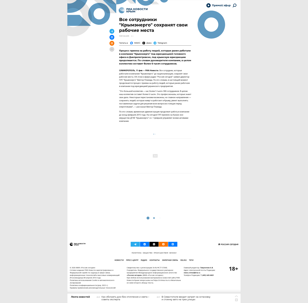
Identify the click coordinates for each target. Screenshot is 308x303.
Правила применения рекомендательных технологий (93, 288)
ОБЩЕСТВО (147, 253)
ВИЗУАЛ (172, 253)
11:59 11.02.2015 (124, 36)
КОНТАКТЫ (155, 260)
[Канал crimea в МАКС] (172, 244)
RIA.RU (183, 260)
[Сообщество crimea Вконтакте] (144, 244)
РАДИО (144, 260)
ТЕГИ (191, 260)
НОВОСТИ (119, 260)
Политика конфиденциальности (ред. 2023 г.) (89, 285)
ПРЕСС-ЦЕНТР (132, 260)
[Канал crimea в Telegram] (135, 244)
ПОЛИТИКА (136, 253)
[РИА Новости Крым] (133, 10)
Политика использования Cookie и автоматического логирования (92, 281)
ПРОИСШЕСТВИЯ (161, 253)
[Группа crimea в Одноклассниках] (163, 244)
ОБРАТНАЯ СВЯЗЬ (170, 260)
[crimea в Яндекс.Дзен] (154, 244)
